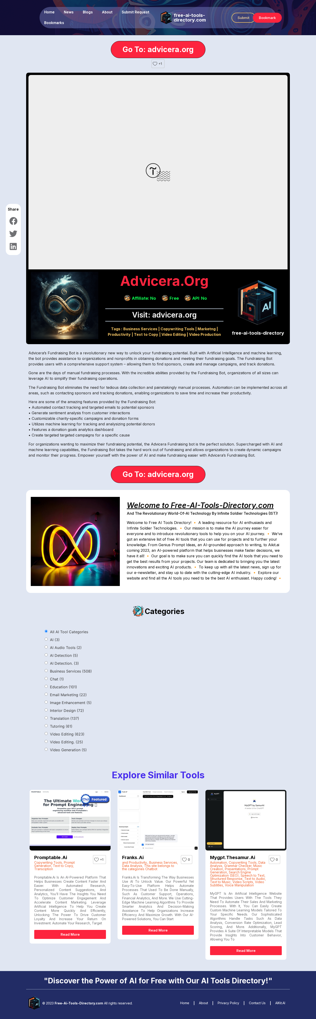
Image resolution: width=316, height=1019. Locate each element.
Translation (64, 718)
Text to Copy (146, 334)
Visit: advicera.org (164, 314)
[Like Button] (155, 63)
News (69, 12)
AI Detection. (64, 663)
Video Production (205, 334)
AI (55, 640)
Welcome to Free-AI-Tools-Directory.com (200, 505)
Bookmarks (54, 23)
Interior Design (67, 710)
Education (63, 687)
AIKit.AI (280, 1003)
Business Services (140, 329)
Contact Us (257, 1003)
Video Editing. (66, 742)
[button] (243, 18)
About (107, 12)
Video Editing (173, 334)
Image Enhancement (71, 702)
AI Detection (64, 655)
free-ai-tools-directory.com (190, 17)
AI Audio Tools (66, 647)
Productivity (119, 334)
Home (49, 12)
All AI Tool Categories (69, 632)
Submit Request (135, 12)
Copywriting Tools (177, 329)
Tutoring (61, 726)
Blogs (88, 12)
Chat (57, 679)
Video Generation (68, 750)
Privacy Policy (228, 1003)
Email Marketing (68, 695)
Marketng (207, 329)
